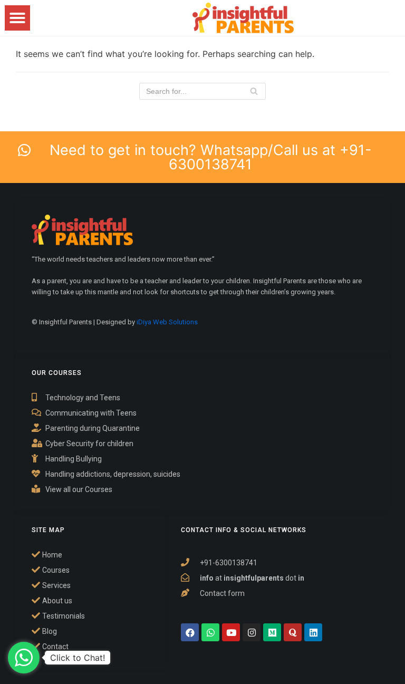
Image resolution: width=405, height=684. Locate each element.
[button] (17, 18)
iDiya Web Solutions (167, 322)
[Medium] (272, 632)
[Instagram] (252, 632)
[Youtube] (231, 632)
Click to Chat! (77, 657)
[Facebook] (190, 632)
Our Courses (57, 373)
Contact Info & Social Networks (243, 530)
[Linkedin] (313, 632)
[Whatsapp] (210, 632)
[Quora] (293, 632)
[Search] (254, 91)
